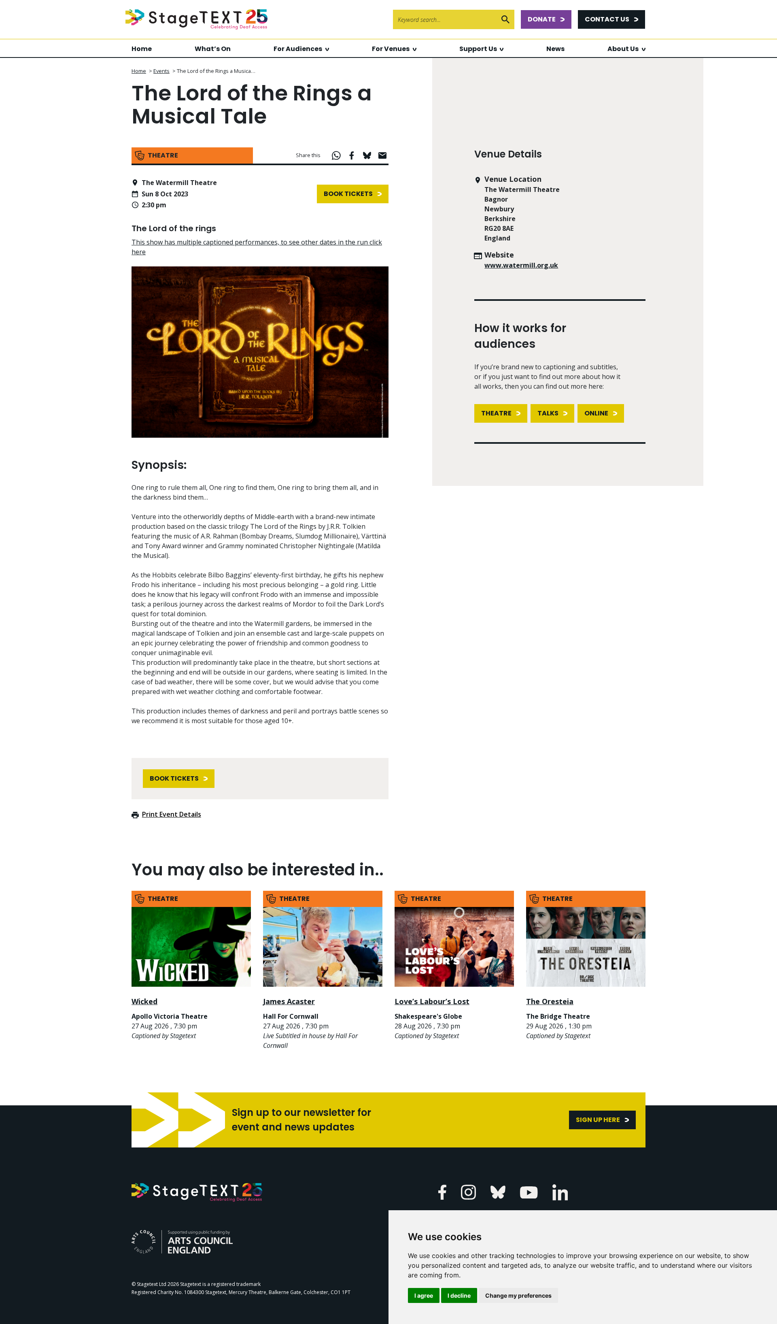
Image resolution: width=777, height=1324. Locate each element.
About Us (623, 48)
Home (142, 48)
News (555, 48)
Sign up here (598, 1119)
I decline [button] (459, 1295)
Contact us (607, 19)
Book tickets (348, 193)
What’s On (213, 48)
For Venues (391, 48)
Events (161, 71)
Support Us (478, 48)
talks (547, 413)
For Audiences (298, 48)
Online (596, 413)
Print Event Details (171, 814)
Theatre (496, 413)
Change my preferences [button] (518, 1295)
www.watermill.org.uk (521, 265)
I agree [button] (423, 1295)
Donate (542, 19)
